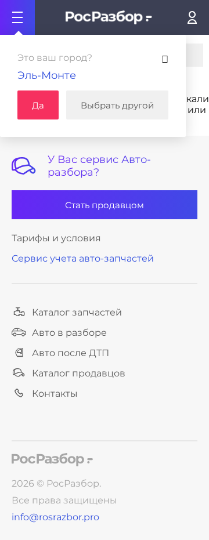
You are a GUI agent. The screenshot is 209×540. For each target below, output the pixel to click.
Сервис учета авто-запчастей (83, 258)
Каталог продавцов (78, 373)
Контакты (55, 393)
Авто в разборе (69, 332)
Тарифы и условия (56, 238)
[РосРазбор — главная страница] (52, 459)
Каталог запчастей (77, 312)
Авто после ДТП (70, 352)
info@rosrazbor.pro (55, 517)
